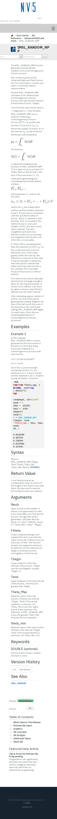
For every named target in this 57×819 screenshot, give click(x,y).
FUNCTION (18, 385)
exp (32, 388)
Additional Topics (22, 738)
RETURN (17, 388)
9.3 (30, 708)
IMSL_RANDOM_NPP (27, 417)
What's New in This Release (27, 722)
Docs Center (23, 35)
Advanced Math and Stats (27, 39)
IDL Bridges (19, 735)
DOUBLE (35, 467)
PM (14, 428)
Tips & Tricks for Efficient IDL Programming (23, 755)
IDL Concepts (20, 732)
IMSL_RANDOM (18, 683)
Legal (27, 802)
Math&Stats (25, 700)
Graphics (17, 728)
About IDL (18, 741)
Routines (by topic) (22, 725)
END (15, 393)
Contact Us (27, 807)
